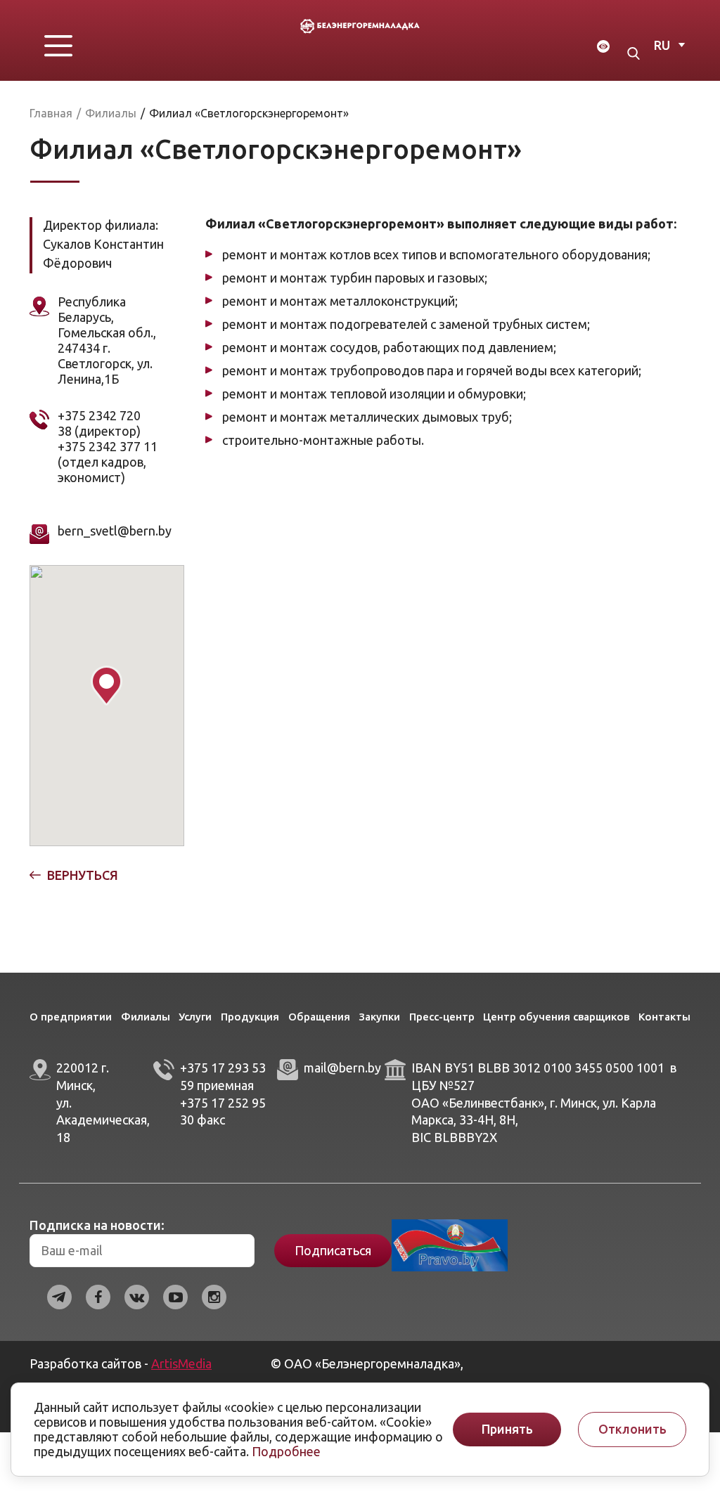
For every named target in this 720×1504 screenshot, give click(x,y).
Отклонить (632, 1429)
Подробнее (286, 1451)
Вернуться (82, 875)
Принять (507, 1429)
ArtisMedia (181, 1363)
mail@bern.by (342, 1068)
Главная (51, 113)
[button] (106, 685)
